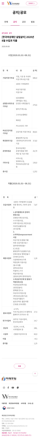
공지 (15, 21)
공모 (24, 21)
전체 (6, 21)
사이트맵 (23, 403)
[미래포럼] (9, 378)
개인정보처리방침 (14, 403)
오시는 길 (30, 403)
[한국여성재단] (13, 3)
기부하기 (30, 3)
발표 (33, 21)
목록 (19, 366)
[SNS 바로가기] (17, 387)
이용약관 (4, 403)
